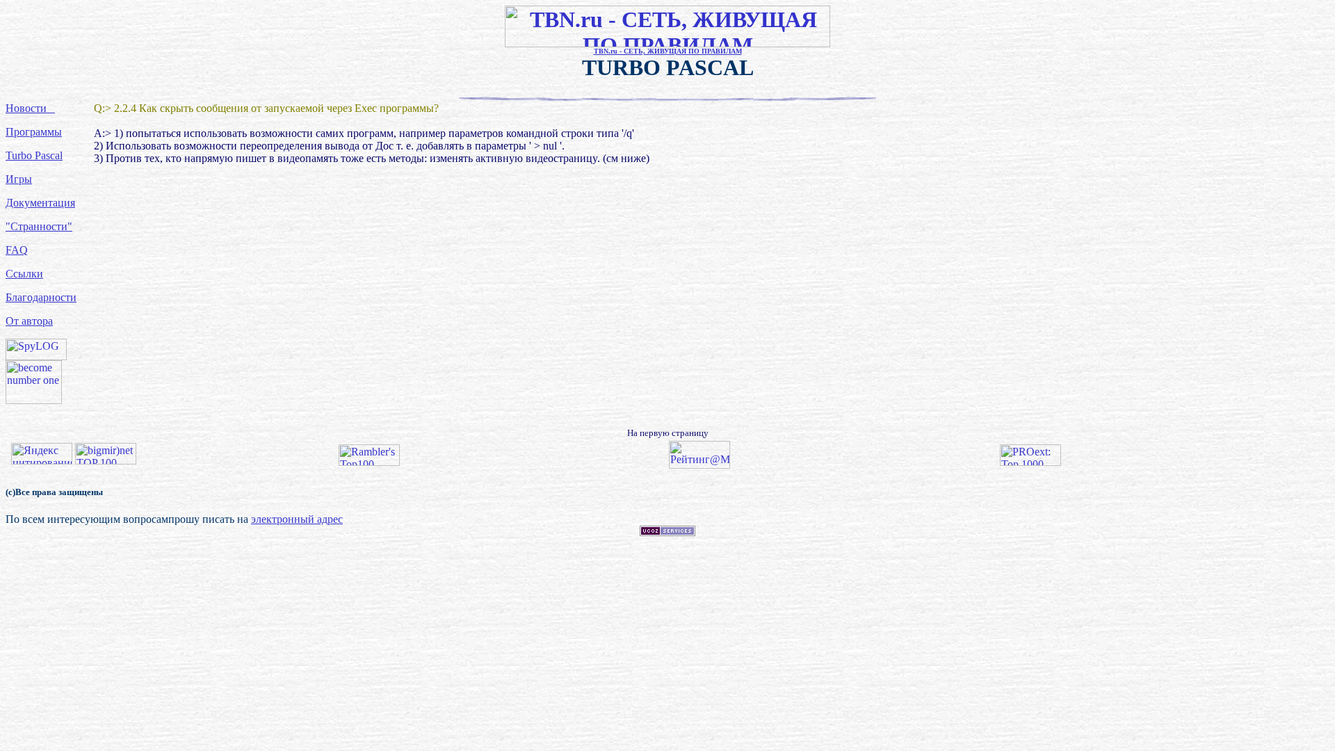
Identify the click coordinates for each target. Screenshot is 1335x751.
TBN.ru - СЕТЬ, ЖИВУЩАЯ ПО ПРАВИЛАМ (668, 51)
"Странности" (39, 226)
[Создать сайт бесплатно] (667, 532)
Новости (30, 108)
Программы (34, 132)
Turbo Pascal (34, 155)
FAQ (17, 250)
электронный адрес (297, 519)
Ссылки (24, 274)
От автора (29, 321)
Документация (40, 203)
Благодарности (41, 297)
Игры (19, 179)
